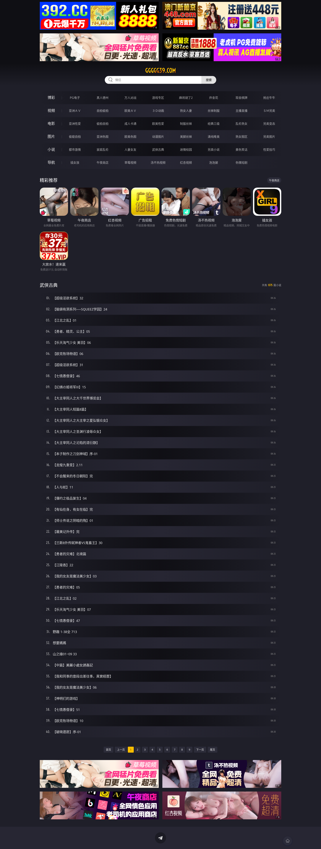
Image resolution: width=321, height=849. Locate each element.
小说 (51, 149)
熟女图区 (241, 137)
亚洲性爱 (75, 124)
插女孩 (74, 163)
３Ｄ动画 (158, 111)
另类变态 (269, 124)
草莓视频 (130, 163)
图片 (51, 136)
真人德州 (102, 98)
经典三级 (214, 124)
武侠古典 (158, 150)
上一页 (121, 749)
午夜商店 (102, 163)
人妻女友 (130, 150)
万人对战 (130, 98)
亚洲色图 (102, 137)
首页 (108, 749)
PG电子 (75, 98)
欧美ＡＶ (130, 111)
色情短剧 (241, 163)
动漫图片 (158, 137)
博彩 (51, 97)
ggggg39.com (160, 70)
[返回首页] (287, 840)
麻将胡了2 (186, 98)
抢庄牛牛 (269, 98)
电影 (51, 123)
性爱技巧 (269, 150)
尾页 (212, 749)
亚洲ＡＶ (75, 111)
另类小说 (214, 150)
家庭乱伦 (102, 150)
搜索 (209, 80)
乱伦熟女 (241, 124)
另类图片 (269, 137)
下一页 (200, 749)
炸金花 (213, 98)
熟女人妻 (186, 111)
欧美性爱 (158, 124)
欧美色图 (130, 137)
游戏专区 (158, 98)
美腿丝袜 (186, 137)
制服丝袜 (186, 124)
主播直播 (241, 111)
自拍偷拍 (102, 111)
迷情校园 (186, 150)
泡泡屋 (213, 163)
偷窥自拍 (75, 137)
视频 (51, 110)
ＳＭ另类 (269, 111)
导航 (51, 162)
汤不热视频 (158, 163)
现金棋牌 (241, 98)
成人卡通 (130, 124)
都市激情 (75, 150)
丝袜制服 (214, 111)
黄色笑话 (241, 150)
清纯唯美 (214, 137)
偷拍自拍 (102, 124)
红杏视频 (186, 163)
